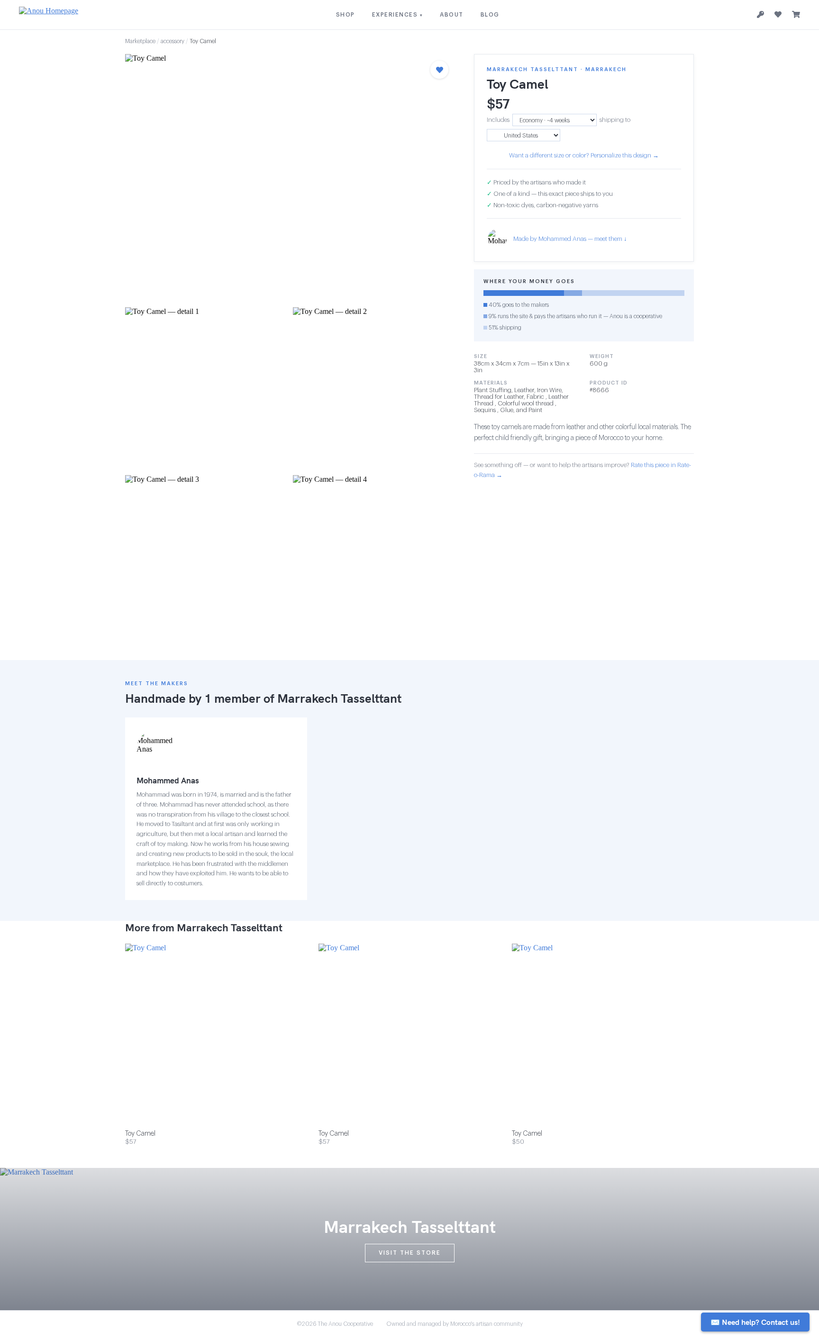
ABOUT (452, 15)
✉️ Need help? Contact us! (755, 1322)
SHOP (345, 15)
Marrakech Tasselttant (339, 698)
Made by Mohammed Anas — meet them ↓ (570, 239)
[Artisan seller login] (760, 14)
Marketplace (140, 41)
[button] (290, 178)
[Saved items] (778, 14)
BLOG (490, 15)
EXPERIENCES (397, 15)
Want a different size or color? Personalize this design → (584, 155)
